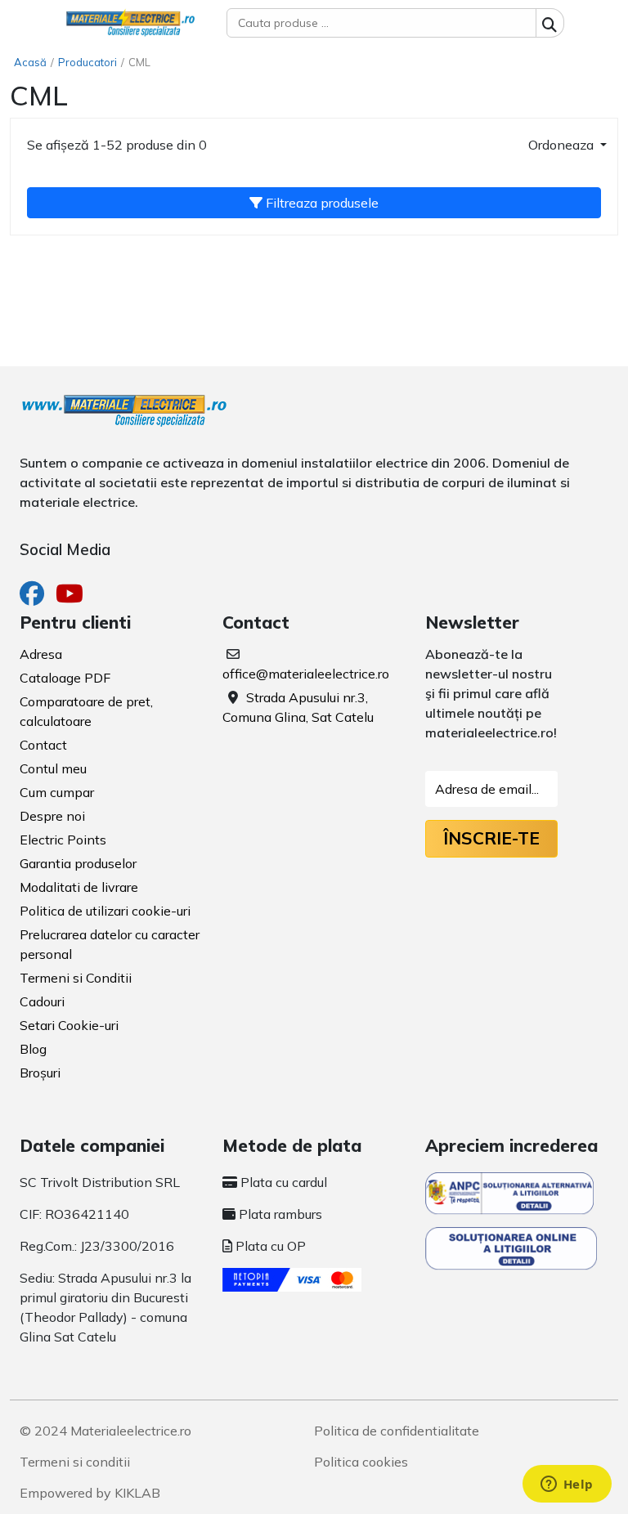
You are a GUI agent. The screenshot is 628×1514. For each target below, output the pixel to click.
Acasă (30, 62)
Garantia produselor (78, 863)
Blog (33, 1049)
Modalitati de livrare (79, 887)
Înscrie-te (491, 838)
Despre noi (52, 816)
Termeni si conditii (75, 1462)
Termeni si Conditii (76, 978)
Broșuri (40, 1072)
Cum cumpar (57, 792)
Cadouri (42, 1001)
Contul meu (53, 768)
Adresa (41, 654)
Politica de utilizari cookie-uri (105, 911)
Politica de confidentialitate (396, 1430)
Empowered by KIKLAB (90, 1493)
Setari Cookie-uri (69, 1025)
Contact (43, 745)
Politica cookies (361, 1462)
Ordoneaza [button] (562, 145)
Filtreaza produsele (320, 203)
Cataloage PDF (65, 678)
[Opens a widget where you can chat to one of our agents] (567, 1485)
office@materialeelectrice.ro (305, 673)
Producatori (87, 62)
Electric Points (63, 839)
